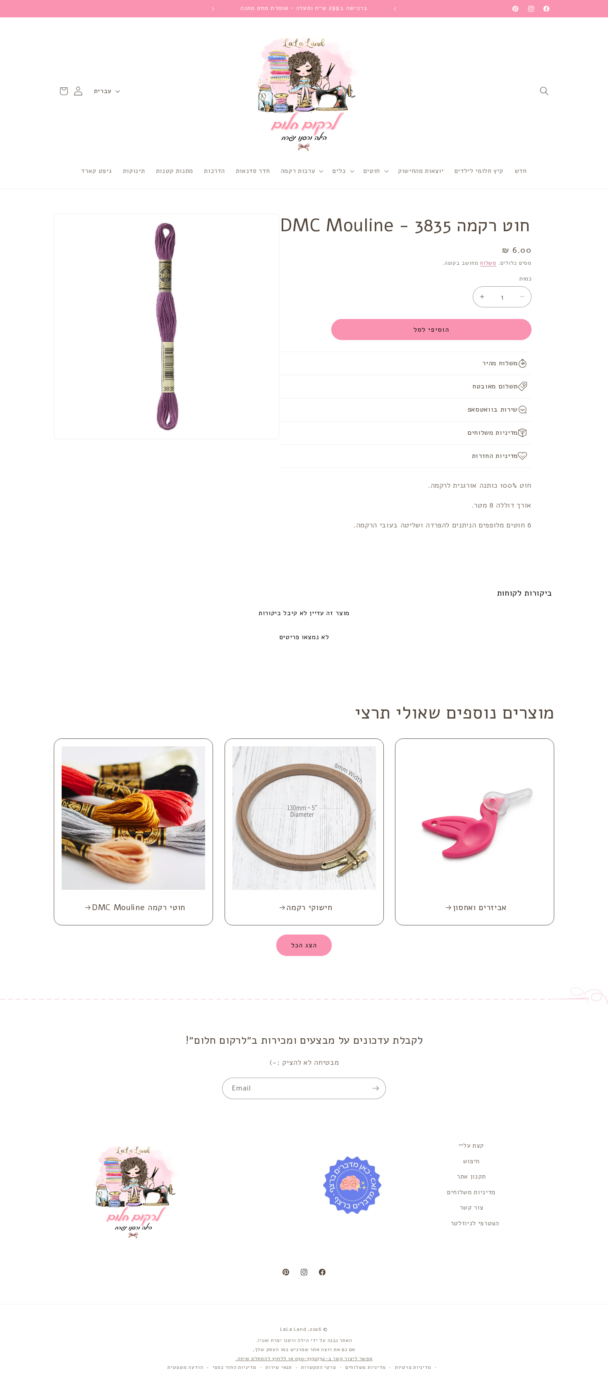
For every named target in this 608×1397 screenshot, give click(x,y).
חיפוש (471, 1161)
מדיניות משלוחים (471, 1192)
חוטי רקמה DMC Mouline (138, 907)
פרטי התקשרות (318, 1367)
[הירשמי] (375, 1088)
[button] (544, 91)
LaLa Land (293, 1329)
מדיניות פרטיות (413, 1367)
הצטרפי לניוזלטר (474, 1223)
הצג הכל (304, 945)
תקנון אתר (471, 1176)
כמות (525, 279)
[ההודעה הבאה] (213, 8)
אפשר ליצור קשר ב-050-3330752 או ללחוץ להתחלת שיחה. (304, 1358)
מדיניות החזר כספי (234, 1367)
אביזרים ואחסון (480, 907)
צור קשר (472, 1207)
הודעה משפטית (185, 1367)
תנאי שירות (279, 1367)
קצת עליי (471, 1145)
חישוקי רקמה (309, 907)
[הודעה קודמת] (395, 8)
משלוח (488, 263)
